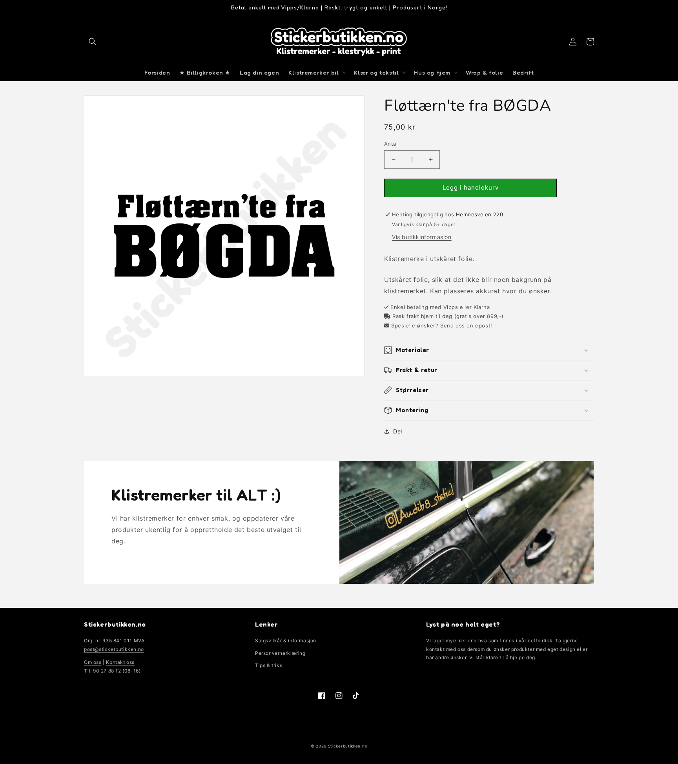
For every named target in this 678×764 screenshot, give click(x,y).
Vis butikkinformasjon (422, 237)
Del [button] (397, 431)
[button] (92, 41)
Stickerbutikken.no (348, 746)
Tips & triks (268, 665)
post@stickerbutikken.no (114, 649)
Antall (391, 144)
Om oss (93, 662)
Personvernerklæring (280, 653)
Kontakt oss (120, 662)
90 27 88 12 (107, 671)
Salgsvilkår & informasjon (285, 640)
